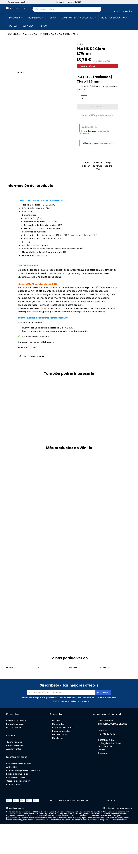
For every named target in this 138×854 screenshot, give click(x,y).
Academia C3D (13, 748)
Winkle (80, 44)
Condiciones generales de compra (23, 770)
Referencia (23, 347)
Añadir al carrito (97, 106)
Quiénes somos (14, 741)
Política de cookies (15, 777)
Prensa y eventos (15, 745)
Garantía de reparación (18, 780)
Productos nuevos (15, 724)
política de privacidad (79, 701)
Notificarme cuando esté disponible (97, 143)
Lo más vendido (14, 727)
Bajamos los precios (16, 720)
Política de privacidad (17, 773)
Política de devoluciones (18, 763)
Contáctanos (13, 784)
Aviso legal (11, 766)
